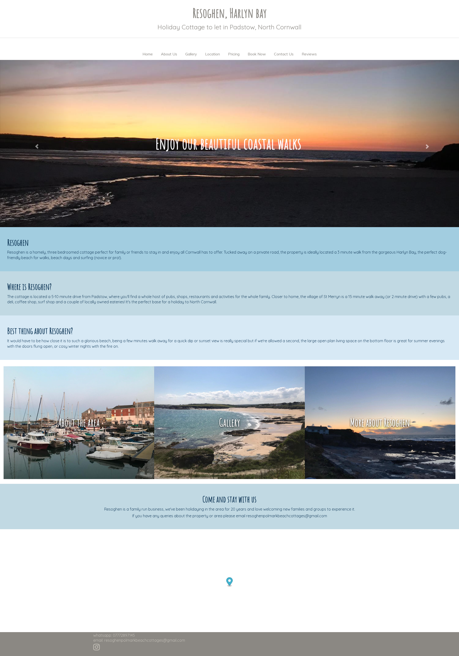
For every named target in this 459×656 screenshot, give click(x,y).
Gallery (191, 54)
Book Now (257, 54)
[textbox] (229, 13)
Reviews (309, 54)
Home (147, 54)
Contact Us (284, 54)
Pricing (234, 54)
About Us (169, 54)
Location (212, 54)
